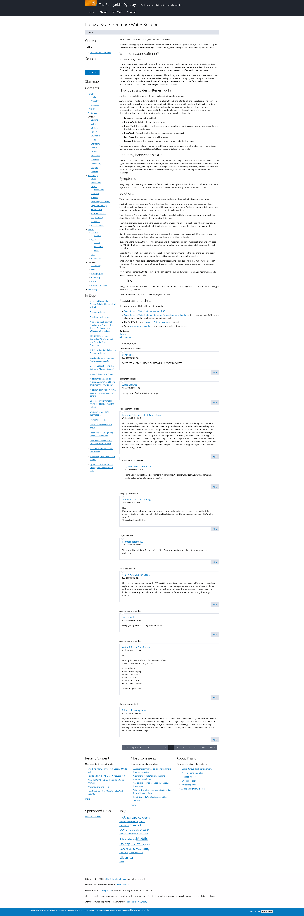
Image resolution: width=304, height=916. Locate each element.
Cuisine (97, 242)
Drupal (94, 186)
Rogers (123, 849)
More (121, 861)
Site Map (117, 12)
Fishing (94, 269)
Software (95, 193)
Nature (94, 281)
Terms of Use (123, 884)
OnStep (124, 844)
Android (130, 817)
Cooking (94, 120)
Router (132, 849)
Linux (93, 178)
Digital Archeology (99, 205)
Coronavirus (137, 825)
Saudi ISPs (95, 221)
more (87, 799)
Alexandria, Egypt (97, 312)
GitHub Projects (188, 781)
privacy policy (106, 890)
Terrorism (95, 155)
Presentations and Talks (100, 52)
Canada (122, 334)
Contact (131, 12)
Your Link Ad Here (93, 816)
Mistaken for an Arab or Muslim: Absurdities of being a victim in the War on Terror (102, 381)
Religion (94, 167)
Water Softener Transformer (136, 647)
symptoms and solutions (141, 326)
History (94, 132)
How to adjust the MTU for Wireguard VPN (107, 776)
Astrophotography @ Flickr (193, 788)
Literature (95, 144)
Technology (93, 175)
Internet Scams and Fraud (101, 374)
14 (153, 747)
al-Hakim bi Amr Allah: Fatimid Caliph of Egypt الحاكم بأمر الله (103, 304)
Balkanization (132, 821)
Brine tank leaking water (134, 710)
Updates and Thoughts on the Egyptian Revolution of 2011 (101, 467)
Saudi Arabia (96, 258)
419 (121, 818)
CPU (133, 830)
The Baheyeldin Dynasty (116, 879)
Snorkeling (95, 277)
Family (91, 94)
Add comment (125, 337)
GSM (128, 833)
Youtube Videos (188, 777)
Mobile (142, 838)
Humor (94, 151)
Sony (146, 849)
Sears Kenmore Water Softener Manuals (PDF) (144, 311)
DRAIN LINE (128, 354)
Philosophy (96, 163)
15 (159, 747)
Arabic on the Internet (100, 317)
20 (189, 747)
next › (204, 747)
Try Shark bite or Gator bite (137, 466)
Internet (94, 197)
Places (91, 229)
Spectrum (123, 852)
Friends (91, 109)
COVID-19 (125, 829)
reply (214, 372)
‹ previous (136, 747)
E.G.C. (96, 250)
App (139, 818)
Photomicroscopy (99, 285)
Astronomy (96, 265)
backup (122, 821)
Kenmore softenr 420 (132, 541)
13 (148, 747)
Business (95, 159)
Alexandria (98, 246)
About (103, 12)
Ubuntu (126, 857)
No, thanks (267, 911)
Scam (139, 849)
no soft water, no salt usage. (136, 574)
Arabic (146, 817)
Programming (97, 217)
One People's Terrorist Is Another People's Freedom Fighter (102, 404)
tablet (131, 852)
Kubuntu (124, 839)
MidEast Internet (98, 213)
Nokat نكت (92, 113)
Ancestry (95, 101)
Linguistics (95, 135)
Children (94, 171)
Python (146, 844)
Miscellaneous (97, 225)
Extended (95, 105)
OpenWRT (137, 844)
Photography (97, 273)
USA (93, 254)
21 (195, 747)
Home (91, 12)
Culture (94, 124)
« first (126, 747)
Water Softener (129, 384)
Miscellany (92, 289)
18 (177, 747)
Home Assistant (139, 833)
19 (183, 747)
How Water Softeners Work (156, 322)
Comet (142, 821)
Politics (94, 147)
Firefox (122, 833)
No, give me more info (139, 910)
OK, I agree (255, 911)
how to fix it (128, 617)
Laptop (132, 839)
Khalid (93, 97)
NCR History (96, 209)
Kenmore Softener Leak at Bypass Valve (142, 415)
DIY (137, 830)
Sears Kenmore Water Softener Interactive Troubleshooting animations (156, 315)
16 (165, 747)
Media (93, 139)
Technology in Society (100, 201)
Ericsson (144, 829)
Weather (97, 235)
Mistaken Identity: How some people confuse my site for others (103, 393)
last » (212, 747)
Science (94, 128)
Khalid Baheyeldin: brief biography (196, 769)
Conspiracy (124, 825)
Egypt (93, 239)
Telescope (138, 852)
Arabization (96, 182)
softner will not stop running (136, 499)
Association (99, 189)
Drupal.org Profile (189, 784)
